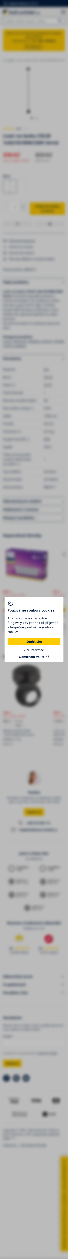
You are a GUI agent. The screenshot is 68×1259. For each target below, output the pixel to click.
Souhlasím (34, 642)
